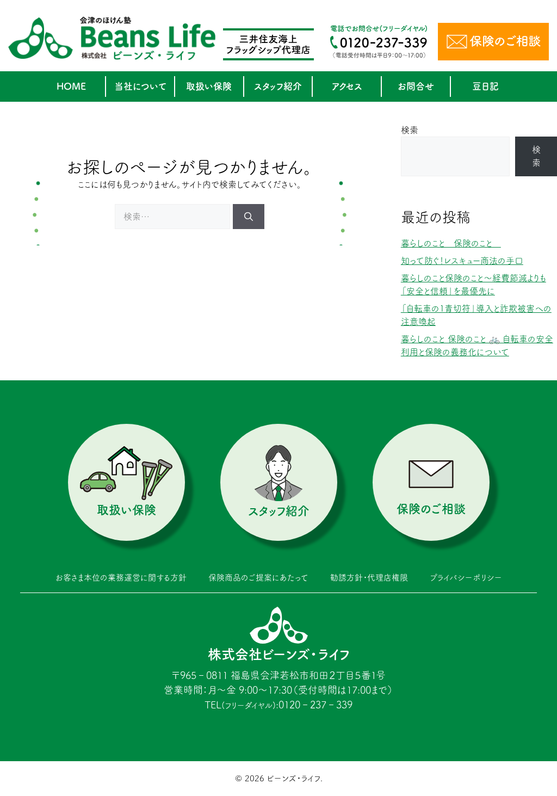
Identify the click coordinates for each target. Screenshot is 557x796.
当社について (140, 86)
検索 (409, 130)
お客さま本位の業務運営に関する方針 (121, 577)
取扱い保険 (209, 86)
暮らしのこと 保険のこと (451, 243)
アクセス (347, 86)
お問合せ (416, 86)
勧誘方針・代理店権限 (369, 577)
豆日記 (485, 86)
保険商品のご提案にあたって (258, 577)
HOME (71, 86)
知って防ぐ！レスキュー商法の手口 (462, 260)
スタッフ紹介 (278, 86)
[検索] (248, 216)
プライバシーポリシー (466, 577)
